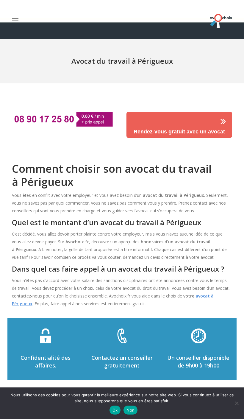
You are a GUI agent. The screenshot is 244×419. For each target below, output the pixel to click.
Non (130, 410)
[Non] (237, 403)
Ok (115, 410)
